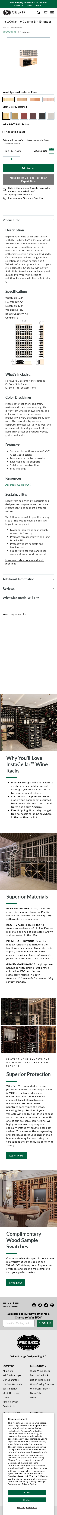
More (33, 1397)
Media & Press (10, 1401)
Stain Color (15, 106)
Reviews (9, 588)
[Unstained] (6, 654)
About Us (8, 1370)
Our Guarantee (11, 1379)
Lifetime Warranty (12, 1384)
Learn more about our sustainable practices (24, 561)
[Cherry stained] (16, 654)
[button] (38, 12)
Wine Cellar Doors (40, 1388)
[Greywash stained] (32, 654)
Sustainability (10, 1388)
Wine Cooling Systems (42, 1384)
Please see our (26, 198)
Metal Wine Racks (39, 1375)
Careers (7, 1397)
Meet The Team (11, 1393)
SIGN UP (45, 1323)
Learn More (16, 1155)
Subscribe (13, 1314)
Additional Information (18, 579)
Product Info (11, 220)
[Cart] (45, 12)
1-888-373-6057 (35, 5)
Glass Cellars (36, 1393)
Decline (27, 1499)
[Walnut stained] (22, 654)
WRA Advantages (12, 1375)
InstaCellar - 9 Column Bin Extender (17, 665)
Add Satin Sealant (15, 131)
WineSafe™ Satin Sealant (16, 124)
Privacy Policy (29, 1484)
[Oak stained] (11, 654)
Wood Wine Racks (40, 1370)
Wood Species (20, 92)
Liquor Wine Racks (40, 1379)
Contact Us (9, 1406)
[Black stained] (27, 654)
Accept (26, 1492)
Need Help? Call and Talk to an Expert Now (28, 179)
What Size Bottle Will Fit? (21, 597)
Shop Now (15, 1282)
